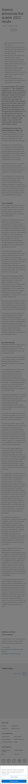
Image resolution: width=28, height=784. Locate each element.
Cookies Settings (14, 777)
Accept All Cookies (14, 781)
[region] (14, 774)
